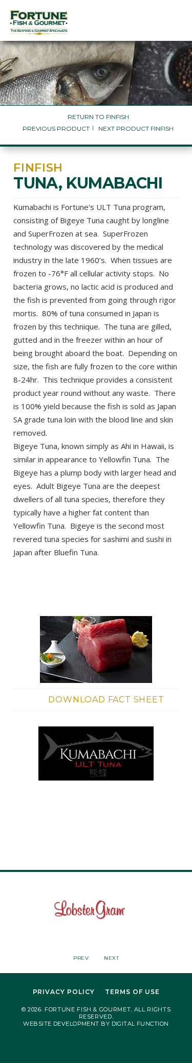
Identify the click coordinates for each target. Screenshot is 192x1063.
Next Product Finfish (136, 128)
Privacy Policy (64, 992)
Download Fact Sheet (106, 699)
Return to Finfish (98, 116)
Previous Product (56, 128)
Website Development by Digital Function (95, 1023)
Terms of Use (132, 992)
